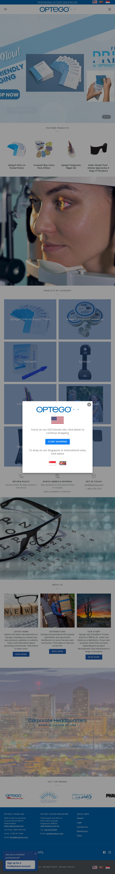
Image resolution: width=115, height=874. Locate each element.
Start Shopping (57, 441)
